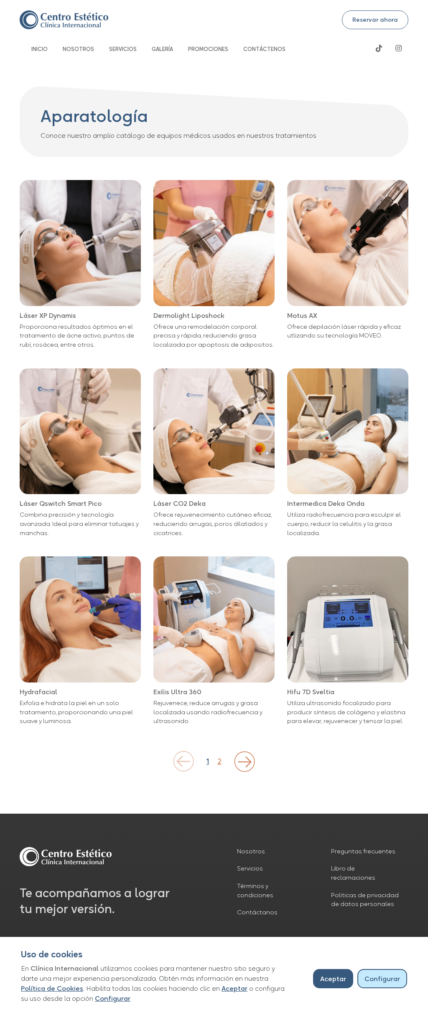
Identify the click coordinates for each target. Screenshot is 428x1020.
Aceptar (234, 988)
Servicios (250, 868)
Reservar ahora (375, 19)
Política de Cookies (52, 988)
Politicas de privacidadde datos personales (365, 899)
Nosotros (251, 851)
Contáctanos (257, 912)
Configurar (112, 998)
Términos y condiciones (255, 890)
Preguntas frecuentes (363, 851)
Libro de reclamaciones (353, 873)
